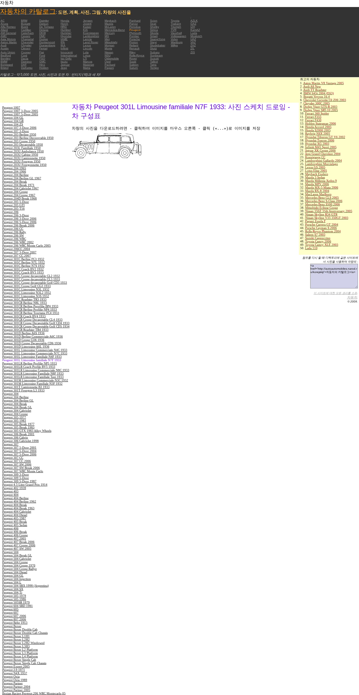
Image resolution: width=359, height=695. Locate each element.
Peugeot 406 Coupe (15, 535)
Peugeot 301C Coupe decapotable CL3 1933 (31, 279)
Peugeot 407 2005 (14, 538)
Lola (86, 52)
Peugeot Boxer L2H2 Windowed (23, 642)
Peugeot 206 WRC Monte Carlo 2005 (26, 245)
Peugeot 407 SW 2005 (16, 548)
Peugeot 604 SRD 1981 (17, 605)
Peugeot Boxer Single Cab (19, 659)
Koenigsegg (91, 33)
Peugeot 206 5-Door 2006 (19, 222)
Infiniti (64, 48)
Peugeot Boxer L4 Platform (20, 656)
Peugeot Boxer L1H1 (16, 636)
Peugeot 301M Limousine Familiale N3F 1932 (32, 383)
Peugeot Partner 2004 (16, 686)
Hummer (66, 33)
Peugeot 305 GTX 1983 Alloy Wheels (26, 430)
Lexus (87, 45)
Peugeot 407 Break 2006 (18, 541)
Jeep (64, 67)
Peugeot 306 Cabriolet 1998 (20, 440)
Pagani (109, 67)
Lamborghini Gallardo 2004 (323, 160)
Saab (132, 61)
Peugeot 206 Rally (14, 232)
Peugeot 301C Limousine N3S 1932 (25, 296)
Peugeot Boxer (11, 626)
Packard (110, 64)
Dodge (43, 39)
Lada (193, 33)
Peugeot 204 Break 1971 (18, 185)
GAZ (193, 23)
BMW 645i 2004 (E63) (318, 93)
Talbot (154, 61)
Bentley (5, 58)
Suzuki (154, 58)
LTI (85, 58)
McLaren (110, 26)
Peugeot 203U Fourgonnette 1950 (24, 164)
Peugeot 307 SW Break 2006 (21, 467)
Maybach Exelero (316, 174)
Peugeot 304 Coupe (15, 414)
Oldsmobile (112, 58)
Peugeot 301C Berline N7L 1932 (23, 262)
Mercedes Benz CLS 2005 (322, 197)
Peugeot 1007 (11, 107)
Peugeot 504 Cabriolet (16, 558)
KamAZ (195, 29)
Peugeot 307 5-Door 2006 (19, 454)
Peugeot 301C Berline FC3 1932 (23, 259)
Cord (24, 55)
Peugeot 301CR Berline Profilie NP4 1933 (29, 309)
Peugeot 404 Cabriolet (16, 511)
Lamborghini (91, 36)
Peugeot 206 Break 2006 (18, 225)
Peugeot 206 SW (13, 235)
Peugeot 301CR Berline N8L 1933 (24, 302)
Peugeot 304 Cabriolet (16, 410)
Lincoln (87, 48)
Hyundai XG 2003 (317, 143)
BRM (24, 20)
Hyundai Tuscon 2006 (319, 140)
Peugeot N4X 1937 (14, 673)
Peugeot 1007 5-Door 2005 (20, 114)
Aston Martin (9, 42)
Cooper (26, 52)
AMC (4, 36)
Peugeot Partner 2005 (16, 690)
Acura (4, 23)
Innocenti (67, 52)
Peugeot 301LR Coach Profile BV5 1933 (28, 366)
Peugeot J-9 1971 (13, 669)
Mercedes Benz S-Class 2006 (323, 201)
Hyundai (66, 36)
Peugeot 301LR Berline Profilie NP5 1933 (29, 363)
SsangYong (157, 39)
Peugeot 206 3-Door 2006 (19, 218)
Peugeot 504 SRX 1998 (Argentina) (25, 585)
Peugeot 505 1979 (14, 595)
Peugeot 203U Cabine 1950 (20, 154)
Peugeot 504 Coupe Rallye (19, 568)
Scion (153, 20)
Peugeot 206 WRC (14, 238)
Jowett (87, 23)
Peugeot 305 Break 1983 (18, 427)
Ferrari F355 (313, 116)
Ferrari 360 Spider (317, 113)
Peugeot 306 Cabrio (15, 437)
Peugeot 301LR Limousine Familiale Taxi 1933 (33, 377)
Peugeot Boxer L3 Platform (20, 653)
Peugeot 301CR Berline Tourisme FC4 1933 (30, 313)
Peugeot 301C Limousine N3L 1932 (25, 289)
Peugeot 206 (10, 212)
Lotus (86, 55)
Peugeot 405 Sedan (14, 525)
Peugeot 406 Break (14, 531)
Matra (86, 67)
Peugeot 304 (10, 393)
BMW (4, 61)
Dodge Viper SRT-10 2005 (320, 110)
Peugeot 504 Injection (16, 579)
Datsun (44, 23)
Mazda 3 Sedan (315, 177)
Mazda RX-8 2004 (317, 190)
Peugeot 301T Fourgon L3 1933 (23, 390)
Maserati (88, 64)
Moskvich (196, 36)
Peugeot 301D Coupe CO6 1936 (23, 339)
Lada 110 (311, 248)
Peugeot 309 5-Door (15, 478)
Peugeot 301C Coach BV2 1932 (23, 269)
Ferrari (43, 48)
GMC (42, 61)
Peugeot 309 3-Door (15, 474)
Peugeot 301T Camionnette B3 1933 (26, 387)
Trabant (176, 23)
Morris (108, 48)
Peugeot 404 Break (14, 504)
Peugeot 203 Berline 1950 (19, 134)
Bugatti (25, 23)
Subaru (155, 52)
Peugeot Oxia (11, 676)
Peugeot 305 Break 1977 (18, 424)
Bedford (6, 55)
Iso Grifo (66, 58)
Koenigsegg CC (315, 157)
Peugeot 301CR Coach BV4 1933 (24, 316)
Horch (64, 23)
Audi (3, 45)
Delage (44, 29)
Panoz (133, 23)
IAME (64, 39)
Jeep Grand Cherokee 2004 (322, 153)
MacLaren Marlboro (318, 194)
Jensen (88, 20)
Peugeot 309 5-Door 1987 (19, 481)
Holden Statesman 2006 (320, 123)
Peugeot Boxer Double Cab (20, 629)
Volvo (174, 39)
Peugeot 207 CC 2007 (16, 255)
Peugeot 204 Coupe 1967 (18, 195)
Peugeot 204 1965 (14, 168)
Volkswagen (178, 36)
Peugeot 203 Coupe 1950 (18, 141)
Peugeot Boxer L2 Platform (20, 649)
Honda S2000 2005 (318, 130)
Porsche (134, 39)
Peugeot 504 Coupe (15, 562)
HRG (64, 26)
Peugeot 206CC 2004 (16, 249)
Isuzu (64, 61)
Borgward (7, 64)
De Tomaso (46, 26)
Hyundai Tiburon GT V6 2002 (325, 137)
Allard (4, 29)
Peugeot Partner (12, 683)
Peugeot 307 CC (12, 457)
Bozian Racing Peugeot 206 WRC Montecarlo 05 (34, 693)
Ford (42, 55)
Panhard (135, 20)
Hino (42, 64)
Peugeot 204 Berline (15, 174)
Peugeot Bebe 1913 (14, 622)
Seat (153, 23)
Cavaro (25, 36)
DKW (42, 33)
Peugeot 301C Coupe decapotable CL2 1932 (31, 275)
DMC (42, 36)
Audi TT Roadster (314, 89)
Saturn (133, 67)
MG (107, 36)
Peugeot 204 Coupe (15, 191)
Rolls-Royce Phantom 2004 (323, 231)
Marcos (87, 61)
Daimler (44, 20)
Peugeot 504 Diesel (14, 572)
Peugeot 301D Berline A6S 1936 (23, 333)
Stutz (153, 48)
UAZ (193, 39)
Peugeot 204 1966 (14, 171)
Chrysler (26, 45)
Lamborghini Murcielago (321, 164)
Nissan (109, 52)
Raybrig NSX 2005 (317, 133)
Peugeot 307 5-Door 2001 (19, 447)
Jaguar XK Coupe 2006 (320, 150)
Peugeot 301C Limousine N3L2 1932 (26, 292)
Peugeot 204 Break (14, 181)
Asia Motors (8, 39)
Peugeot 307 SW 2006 (16, 464)
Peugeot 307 (10, 444)
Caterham (27, 33)
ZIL (192, 48)
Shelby (154, 26)
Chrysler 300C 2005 (316, 103)
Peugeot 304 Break (14, 403)
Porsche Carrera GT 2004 (321, 224)
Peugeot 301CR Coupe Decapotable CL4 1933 (32, 319)
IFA (63, 42)
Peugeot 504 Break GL (17, 555)
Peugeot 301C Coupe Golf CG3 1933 (26, 286)
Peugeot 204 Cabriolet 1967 (20, 188)
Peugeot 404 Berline (15, 498)
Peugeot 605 (10, 609)
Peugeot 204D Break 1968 (19, 198)
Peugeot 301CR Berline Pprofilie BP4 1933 (30, 306)
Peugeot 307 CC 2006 (16, 461)
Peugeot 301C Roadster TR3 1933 (24, 299)
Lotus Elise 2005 (316, 170)
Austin (5, 48)
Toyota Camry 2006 (318, 241)
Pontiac (134, 36)
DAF (24, 64)
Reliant (133, 45)
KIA (85, 29)
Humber (66, 29)
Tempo (154, 67)
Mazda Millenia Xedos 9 (321, 180)
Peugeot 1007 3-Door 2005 (20, 111)
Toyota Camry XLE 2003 (321, 244)
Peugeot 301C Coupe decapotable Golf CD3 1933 (34, 282)
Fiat (41, 52)
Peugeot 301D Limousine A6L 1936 (25, 346)
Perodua (135, 26)
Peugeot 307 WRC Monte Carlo (22, 471)
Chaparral (27, 39)
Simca (154, 29)
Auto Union (8, 52)
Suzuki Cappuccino (317, 238)
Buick (24, 26)
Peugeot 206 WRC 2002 (18, 242)
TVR (173, 29)
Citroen (25, 48)
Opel (108, 61)
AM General (8, 33)
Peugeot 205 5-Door (15, 201)
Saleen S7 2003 (315, 234)
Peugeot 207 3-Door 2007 (19, 252)
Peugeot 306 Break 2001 (18, 434)
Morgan (109, 45)
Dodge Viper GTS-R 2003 (320, 106)
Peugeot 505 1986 (14, 599)
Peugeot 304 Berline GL (18, 400)
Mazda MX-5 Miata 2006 (321, 187)
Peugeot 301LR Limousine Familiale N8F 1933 (33, 373)
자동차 (352, 297)
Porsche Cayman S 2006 (321, 228)
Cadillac (26, 29)
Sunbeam (156, 55)
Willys (174, 45)
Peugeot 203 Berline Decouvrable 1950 (28, 137)
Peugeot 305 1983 (14, 420)
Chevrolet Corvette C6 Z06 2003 (324, 100)
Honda (65, 20)
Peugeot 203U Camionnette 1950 (23, 158)
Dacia (24, 58)
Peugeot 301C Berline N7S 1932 (23, 265)
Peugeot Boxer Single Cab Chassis (24, 663)
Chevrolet (27, 42)
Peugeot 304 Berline (15, 397)
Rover (133, 58)
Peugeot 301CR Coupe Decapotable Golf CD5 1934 (36, 326)
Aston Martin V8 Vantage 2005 (323, 83)
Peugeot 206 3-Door (15, 215)
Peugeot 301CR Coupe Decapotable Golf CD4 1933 (36, 323)
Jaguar (65, 64)
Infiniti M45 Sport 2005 (321, 147)
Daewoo (26, 61)
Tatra (153, 64)
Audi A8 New (312, 86)
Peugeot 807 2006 (14, 619)
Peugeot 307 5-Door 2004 (19, 451)
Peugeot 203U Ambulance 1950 (23, 151)
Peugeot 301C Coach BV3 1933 (23, 272)
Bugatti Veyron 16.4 (316, 96)
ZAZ (193, 45)
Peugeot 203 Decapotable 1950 (22, 144)
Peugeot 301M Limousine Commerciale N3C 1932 (35, 380)
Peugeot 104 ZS (12, 124)
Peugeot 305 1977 (14, 417)
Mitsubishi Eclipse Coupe (321, 207)
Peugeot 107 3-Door (15, 131)
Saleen (134, 64)
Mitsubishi (111, 42)
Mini (107, 39)
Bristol (4, 67)
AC (2, 20)
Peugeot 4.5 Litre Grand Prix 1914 (24, 484)
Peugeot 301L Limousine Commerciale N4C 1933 (34, 350)
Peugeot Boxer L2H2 (16, 639)
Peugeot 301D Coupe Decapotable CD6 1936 (31, 343)
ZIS (192, 52)
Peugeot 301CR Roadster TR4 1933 (25, 329)
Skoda (154, 33)
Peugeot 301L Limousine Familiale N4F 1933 (32, 356)
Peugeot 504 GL (13, 575)
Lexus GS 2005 (315, 167)
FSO (42, 58)
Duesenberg (47, 45)
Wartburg (177, 42)
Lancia (87, 39)
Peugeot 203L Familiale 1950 (21, 148)
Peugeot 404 (10, 494)
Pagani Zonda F (315, 221)
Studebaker (157, 45)
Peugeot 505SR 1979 (16, 602)
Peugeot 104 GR (13, 121)
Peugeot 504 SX (12, 589)
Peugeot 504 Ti (12, 592)
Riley (132, 52)
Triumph (176, 26)
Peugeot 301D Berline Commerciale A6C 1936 (32, 336)
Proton (133, 42)
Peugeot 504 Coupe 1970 (18, 565)
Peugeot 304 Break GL (17, 407)
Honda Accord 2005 (318, 127)
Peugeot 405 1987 (14, 518)
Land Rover (90, 42)
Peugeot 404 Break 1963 (18, 508)
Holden (44, 67)
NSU (108, 55)
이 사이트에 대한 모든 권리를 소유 (335, 293)
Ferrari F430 (313, 120)
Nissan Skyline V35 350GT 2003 (326, 217)
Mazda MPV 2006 (317, 184)
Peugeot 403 (10, 491)
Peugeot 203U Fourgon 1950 (21, 161)
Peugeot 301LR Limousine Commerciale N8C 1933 (35, 370)
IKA (63, 45)
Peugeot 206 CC (12, 228)
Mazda (109, 23)
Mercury (110, 33)
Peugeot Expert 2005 (16, 666)
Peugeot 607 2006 (14, 616)
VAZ (193, 42)
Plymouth (135, 33)
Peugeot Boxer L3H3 (16, 646)
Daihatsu (27, 67)
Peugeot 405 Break (14, 521)
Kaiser (87, 26)
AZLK (194, 20)
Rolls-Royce (136, 55)
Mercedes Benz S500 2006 (322, 204)
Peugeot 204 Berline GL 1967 (21, 178)
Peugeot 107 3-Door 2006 (19, 127)
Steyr (153, 42)
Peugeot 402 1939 (14, 488)
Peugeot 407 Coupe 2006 (18, 545)
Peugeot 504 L (11, 582)
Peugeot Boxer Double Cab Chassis (25, 632)
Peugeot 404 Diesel (14, 515)
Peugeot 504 (10, 552)
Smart (154, 36)
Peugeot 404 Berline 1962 (19, 501)
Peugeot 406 (10, 528)
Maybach (110, 20)
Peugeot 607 (10, 612)
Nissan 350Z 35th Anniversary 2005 (328, 211)
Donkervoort (47, 42)
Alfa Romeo (8, 26)
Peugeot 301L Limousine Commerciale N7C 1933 (34, 353)
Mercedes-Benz (115, 29)
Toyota (175, 20)
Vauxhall (176, 33)
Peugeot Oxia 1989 (14, 680)
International (69, 55)
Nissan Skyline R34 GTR (321, 214)
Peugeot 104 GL (13, 117)
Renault (134, 48)
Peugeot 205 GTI (13, 205)
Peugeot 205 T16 (13, 208)
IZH (192, 26)
